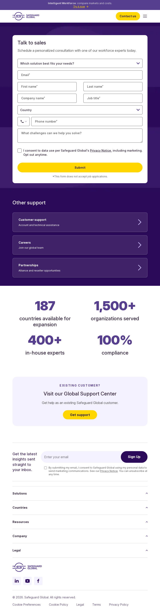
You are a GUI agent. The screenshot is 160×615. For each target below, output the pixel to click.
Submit (80, 167)
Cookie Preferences (26, 604)
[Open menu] (145, 16)
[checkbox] (20, 151)
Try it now (79, 6)
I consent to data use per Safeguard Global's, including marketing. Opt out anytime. (82, 152)
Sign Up (134, 457)
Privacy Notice (100, 150)
